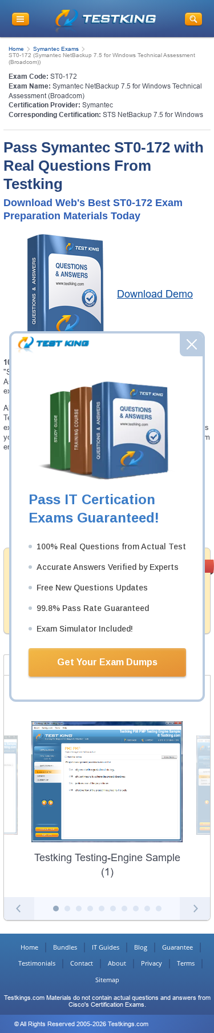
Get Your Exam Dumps (107, 662)
